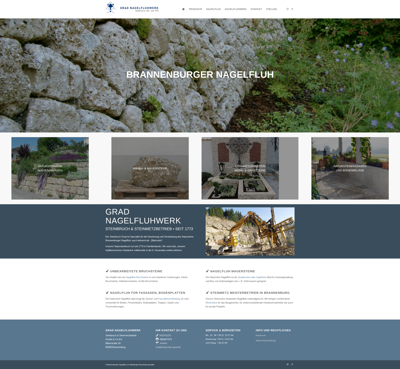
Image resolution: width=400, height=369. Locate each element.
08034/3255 (165, 335)
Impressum (261, 335)
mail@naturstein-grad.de (168, 347)
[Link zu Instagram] (287, 9)
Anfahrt (163, 343)
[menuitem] (183, 9)
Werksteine (211, 302)
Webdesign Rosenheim (138, 365)
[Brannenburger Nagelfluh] (132, 9)
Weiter (397, 75)
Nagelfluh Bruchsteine (137, 277)
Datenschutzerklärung (265, 340)
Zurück (2, 75)
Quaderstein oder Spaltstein (252, 277)
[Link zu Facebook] (292, 9)
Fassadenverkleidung (169, 298)
